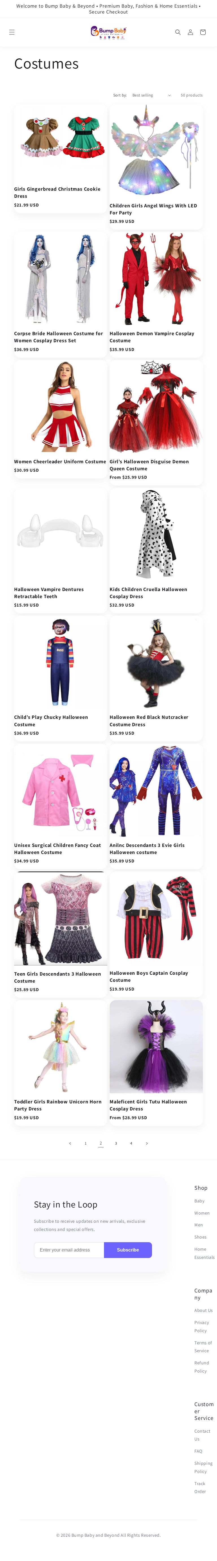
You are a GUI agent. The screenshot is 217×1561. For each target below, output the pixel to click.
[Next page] (146, 1143)
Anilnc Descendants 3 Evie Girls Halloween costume (147, 848)
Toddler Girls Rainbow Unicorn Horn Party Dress (58, 1105)
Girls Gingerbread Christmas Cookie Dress (57, 192)
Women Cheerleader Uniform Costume (60, 461)
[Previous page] (70, 1143)
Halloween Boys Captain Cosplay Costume (149, 976)
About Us (203, 1310)
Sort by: (120, 95)
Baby (199, 1201)
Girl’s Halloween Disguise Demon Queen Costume (149, 465)
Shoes (200, 1237)
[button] (12, 32)
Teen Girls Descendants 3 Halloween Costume (57, 977)
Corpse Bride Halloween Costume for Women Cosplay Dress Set (58, 337)
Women (202, 1213)
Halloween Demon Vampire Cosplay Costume (152, 337)
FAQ (198, 1451)
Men (198, 1225)
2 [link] (101, 1143)
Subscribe (128, 1250)
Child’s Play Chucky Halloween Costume (51, 720)
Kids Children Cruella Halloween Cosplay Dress (148, 593)
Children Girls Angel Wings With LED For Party (153, 209)
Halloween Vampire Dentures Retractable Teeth (49, 593)
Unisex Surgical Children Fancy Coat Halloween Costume (57, 848)
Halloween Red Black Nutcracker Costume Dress (149, 720)
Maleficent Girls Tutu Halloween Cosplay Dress (148, 1105)
